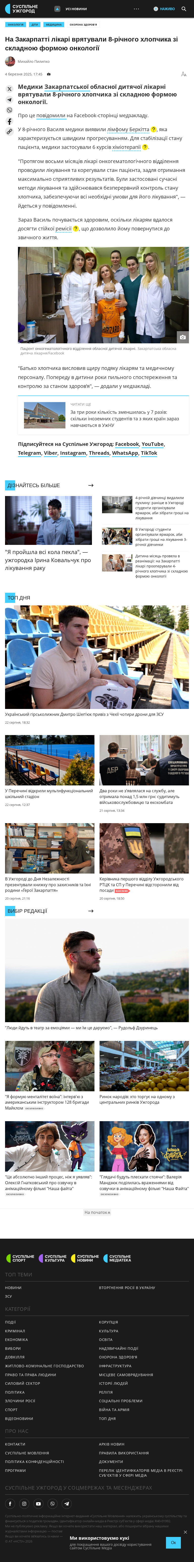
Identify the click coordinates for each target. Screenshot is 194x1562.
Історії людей (113, 1383)
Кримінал (15, 1331)
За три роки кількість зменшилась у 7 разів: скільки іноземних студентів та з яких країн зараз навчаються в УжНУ (124, 418)
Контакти (15, 1444)
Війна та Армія (114, 1409)
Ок (173, 1542)
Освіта (106, 1339)
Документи (111, 1461)
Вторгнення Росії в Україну (127, 1287)
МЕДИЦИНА (54, 24)
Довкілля (15, 1357)
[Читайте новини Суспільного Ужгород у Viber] (52, 1504)
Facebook (127, 444)
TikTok (149, 452)
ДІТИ (35, 24)
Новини (13, 1287)
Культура (108, 1331)
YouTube (153, 444)
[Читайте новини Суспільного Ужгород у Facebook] (10, 1504)
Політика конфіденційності (34, 1461)
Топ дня (107, 1418)
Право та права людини (30, 1374)
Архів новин (112, 1444)
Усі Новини (76, 9)
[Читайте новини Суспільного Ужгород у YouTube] (38, 1504)
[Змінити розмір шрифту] (183, 74)
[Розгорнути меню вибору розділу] (57, 9)
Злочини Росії (20, 1400)
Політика (15, 1392)
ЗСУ (8, 1296)
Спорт (11, 1409)
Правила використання (124, 1453)
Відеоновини (19, 1418)
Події (10, 1322)
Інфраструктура (115, 1365)
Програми (15, 1470)
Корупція (108, 1322)
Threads (99, 452)
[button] (9, 89)
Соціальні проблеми (121, 1400)
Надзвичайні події (118, 1348)
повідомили (51, 115)
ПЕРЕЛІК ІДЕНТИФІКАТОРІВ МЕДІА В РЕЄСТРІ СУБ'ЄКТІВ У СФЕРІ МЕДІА (140, 1473)
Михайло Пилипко (34, 61)
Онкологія (15, 24)
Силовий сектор (22, 1383)
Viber (50, 452)
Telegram (29, 452)
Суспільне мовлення (27, 1453)
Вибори (13, 1348)
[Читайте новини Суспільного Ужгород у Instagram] (24, 1504)
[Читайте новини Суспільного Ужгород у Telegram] (67, 1504)
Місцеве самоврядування (126, 1374)
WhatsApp (125, 452)
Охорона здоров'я (83, 24)
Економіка (16, 1339)
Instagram (73, 452)
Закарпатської (67, 87)
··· (136, 8)
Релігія (106, 1392)
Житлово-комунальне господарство (44, 1365)
